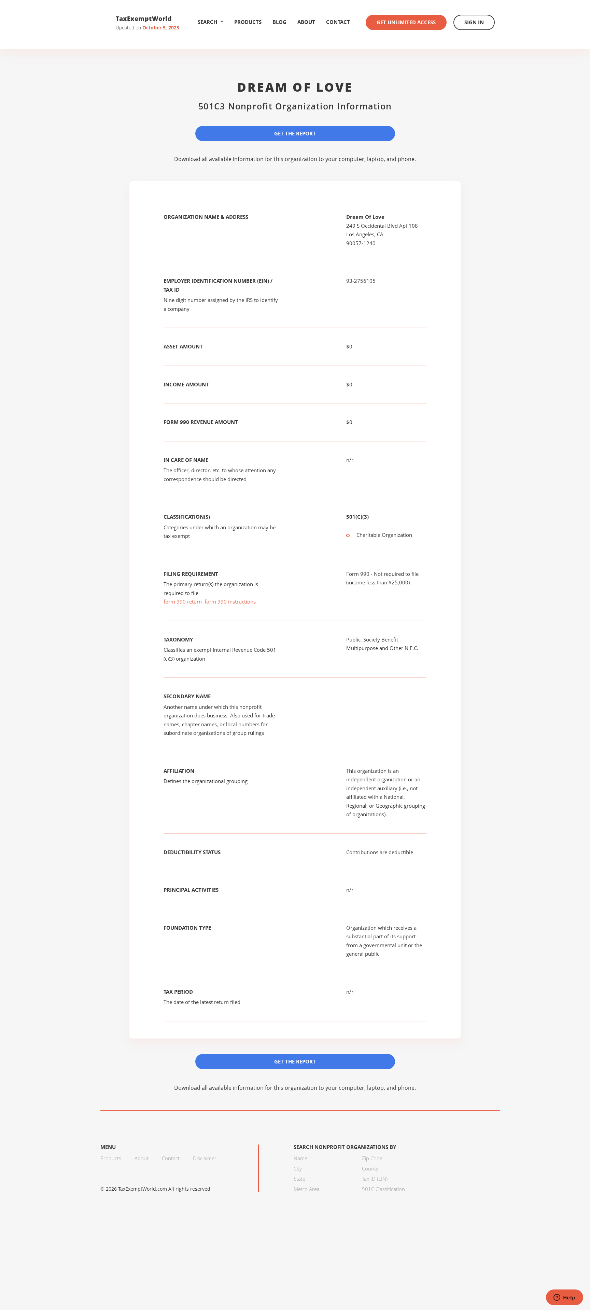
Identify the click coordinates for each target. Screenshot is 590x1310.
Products (248, 21)
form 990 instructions (230, 601)
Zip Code (372, 1158)
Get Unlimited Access (406, 22)
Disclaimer (204, 1158)
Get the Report (295, 133)
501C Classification (383, 1189)
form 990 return (183, 601)
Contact (338, 21)
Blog (279, 21)
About (306, 21)
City (298, 1168)
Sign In (474, 22)
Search (207, 21)
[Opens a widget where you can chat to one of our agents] (564, 1298)
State (299, 1178)
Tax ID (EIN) (375, 1178)
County (370, 1168)
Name (300, 1158)
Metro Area (307, 1189)
